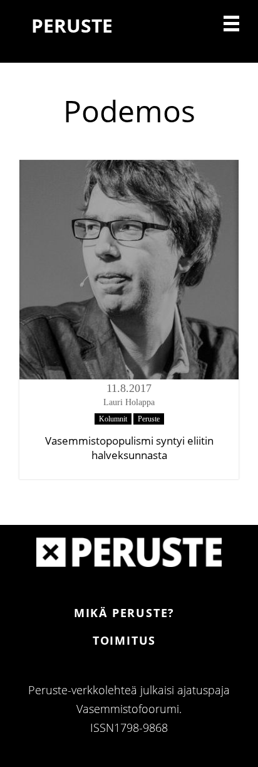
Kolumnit (113, 419)
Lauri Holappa (129, 402)
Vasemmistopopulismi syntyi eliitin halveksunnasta (129, 447)
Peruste (149, 419)
